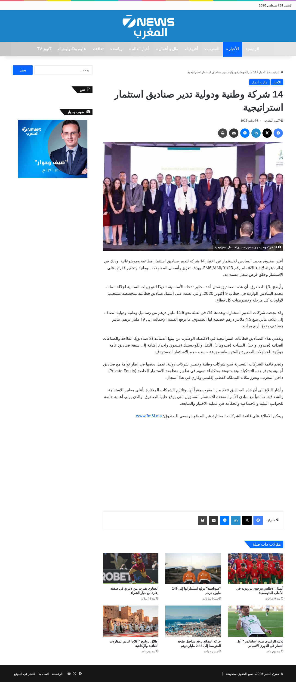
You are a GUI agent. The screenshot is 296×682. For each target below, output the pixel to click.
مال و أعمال (168, 49)
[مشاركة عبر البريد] (233, 133)
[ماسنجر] (245, 133)
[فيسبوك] (278, 133)
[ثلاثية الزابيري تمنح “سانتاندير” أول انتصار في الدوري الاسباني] (255, 621)
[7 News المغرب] (148, 26)
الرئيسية (252, 49)
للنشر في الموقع (24, 674)
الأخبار (234, 49)
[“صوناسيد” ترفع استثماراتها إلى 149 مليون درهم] (193, 568)
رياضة (117, 49)
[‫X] (267, 133)
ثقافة (99, 49)
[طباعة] (222, 133)
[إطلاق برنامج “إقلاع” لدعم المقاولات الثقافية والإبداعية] (130, 621)
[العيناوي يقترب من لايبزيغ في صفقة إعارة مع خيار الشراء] (130, 568)
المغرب (213, 49)
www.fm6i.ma (149, 416)
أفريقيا (192, 49)
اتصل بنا (43, 674)
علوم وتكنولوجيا (73, 49)
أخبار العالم (140, 49)
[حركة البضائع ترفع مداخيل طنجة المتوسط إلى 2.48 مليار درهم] (193, 621)
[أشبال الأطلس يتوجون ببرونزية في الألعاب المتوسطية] (255, 568)
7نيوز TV (44, 49)
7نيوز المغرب (272, 120)
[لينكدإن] (256, 133)
